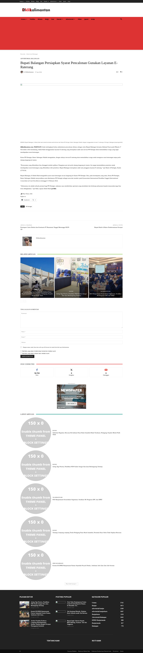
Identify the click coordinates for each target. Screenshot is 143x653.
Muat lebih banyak (71, 584)
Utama (21, 1)
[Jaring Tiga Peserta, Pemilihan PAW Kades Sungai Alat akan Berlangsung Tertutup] (71, 277)
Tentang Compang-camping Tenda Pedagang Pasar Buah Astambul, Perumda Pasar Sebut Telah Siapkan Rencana (87, 532)
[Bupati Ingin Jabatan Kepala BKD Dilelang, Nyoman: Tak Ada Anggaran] (60, 623)
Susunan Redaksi (72, 651)
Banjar (37, 289)
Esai (41, 1)
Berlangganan (106, 369)
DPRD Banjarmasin (58, 563)
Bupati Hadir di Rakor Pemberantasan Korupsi (108, 227)
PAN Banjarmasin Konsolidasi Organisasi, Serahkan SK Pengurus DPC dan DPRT (77, 499)
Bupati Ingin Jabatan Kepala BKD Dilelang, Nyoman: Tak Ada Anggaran (77, 622)
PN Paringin (29, 206)
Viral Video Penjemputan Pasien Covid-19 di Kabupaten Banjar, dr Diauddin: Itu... (76, 603)
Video (60, 1)
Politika (28, 1)
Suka (37, 369)
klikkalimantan (29, 72)
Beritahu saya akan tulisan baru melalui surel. (36, 353)
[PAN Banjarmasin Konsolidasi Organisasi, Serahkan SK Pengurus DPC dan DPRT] (106, 277)
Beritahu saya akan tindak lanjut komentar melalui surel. (39, 351)
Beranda (22, 54)
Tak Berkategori (105, 291)
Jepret (64, 1)
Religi (37, 1)
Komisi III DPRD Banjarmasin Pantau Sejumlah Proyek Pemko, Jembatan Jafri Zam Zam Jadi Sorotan (83, 565)
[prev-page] (21, 301)
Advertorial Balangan (32, 54)
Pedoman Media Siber (84, 651)
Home (121, 651)
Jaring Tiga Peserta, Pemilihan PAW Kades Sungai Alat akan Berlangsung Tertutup (78, 466)
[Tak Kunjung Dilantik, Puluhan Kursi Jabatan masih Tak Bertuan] (60, 614)
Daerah (45, 1)
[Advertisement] (71, 36)
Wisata (32, 1)
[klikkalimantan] (22, 72)
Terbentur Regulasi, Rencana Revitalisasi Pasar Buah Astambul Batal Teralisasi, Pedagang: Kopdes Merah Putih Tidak (37, 293)
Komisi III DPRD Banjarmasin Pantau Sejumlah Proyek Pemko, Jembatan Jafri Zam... (41, 613)
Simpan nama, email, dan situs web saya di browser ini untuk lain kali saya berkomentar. (46, 347)
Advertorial (53, 1)
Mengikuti (71, 369)
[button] (121, 19)
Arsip (69, 1)
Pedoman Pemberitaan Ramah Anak (101, 651)
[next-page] (25, 301)
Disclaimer (116, 651)
